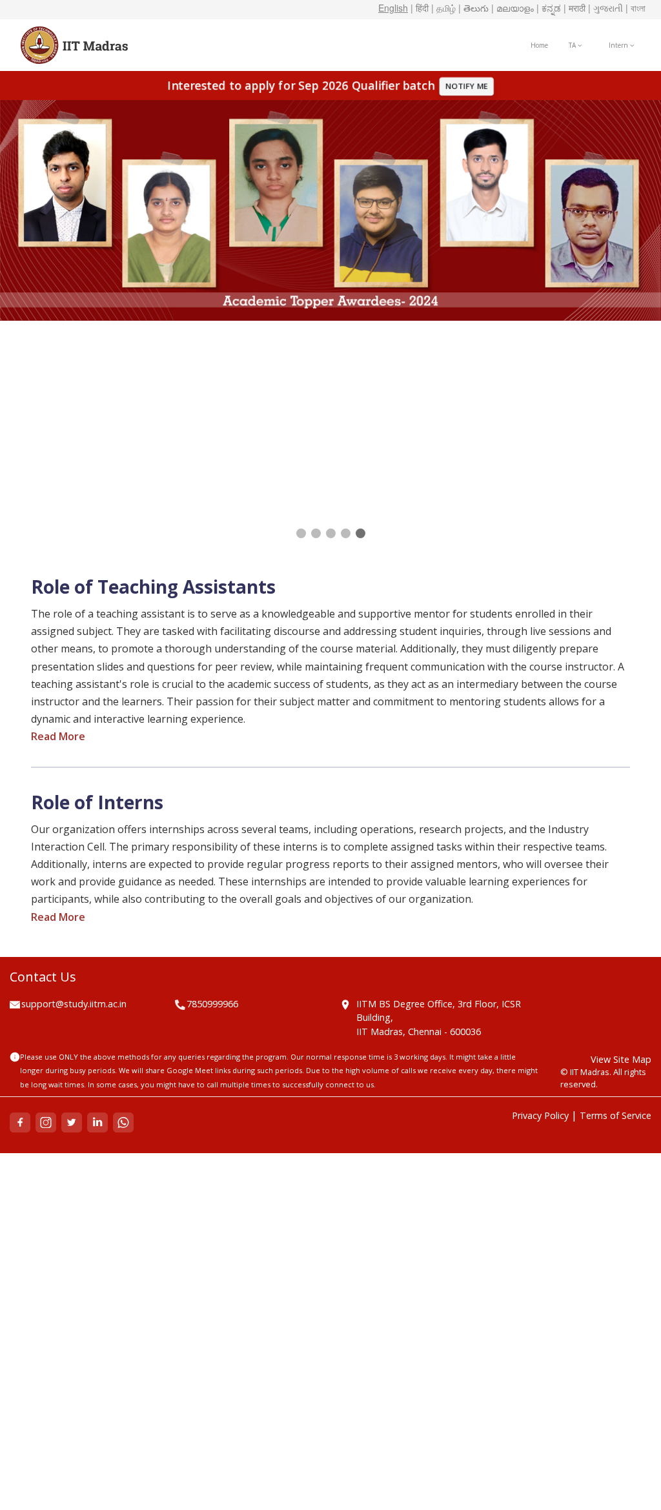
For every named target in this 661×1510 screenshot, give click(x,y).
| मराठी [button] (574, 7)
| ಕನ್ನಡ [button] (548, 7)
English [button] (393, 7)
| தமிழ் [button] (443, 7)
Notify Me (467, 86)
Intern (619, 45)
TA (573, 45)
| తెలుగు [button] (473, 7)
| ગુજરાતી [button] (605, 7)
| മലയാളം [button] (512, 7)
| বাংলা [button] (635, 7)
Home (539, 45)
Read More (58, 736)
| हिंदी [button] (420, 7)
